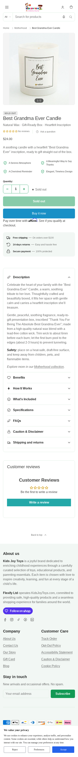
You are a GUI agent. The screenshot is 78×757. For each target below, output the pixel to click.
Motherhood (20, 28)
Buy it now (39, 213)
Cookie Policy (50, 666)
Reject (15, 749)
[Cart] (71, 7)
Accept (63, 749)
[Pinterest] (25, 619)
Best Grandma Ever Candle (46, 28)
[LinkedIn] (32, 619)
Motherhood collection (49, 366)
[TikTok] (18, 619)
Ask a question (47, 131)
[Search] (70, 17)
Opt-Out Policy (51, 645)
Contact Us (10, 645)
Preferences (39, 749)
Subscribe (62, 693)
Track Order (49, 638)
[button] (10, 131)
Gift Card (9, 659)
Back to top (36, 535)
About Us (9, 638)
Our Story (9, 652)
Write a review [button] (39, 502)
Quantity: (8, 181)
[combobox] (36, 17)
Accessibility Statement (57, 652)
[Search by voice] (63, 17)
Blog (6, 666)
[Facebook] (5, 619)
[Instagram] (12, 619)
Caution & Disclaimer (55, 659)
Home (6, 28)
